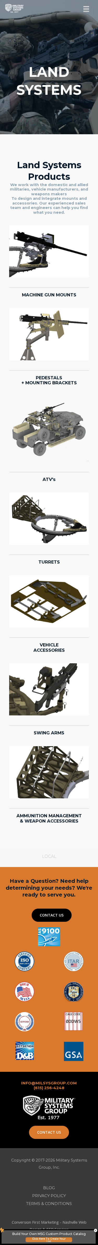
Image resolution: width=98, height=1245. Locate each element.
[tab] (49, 856)
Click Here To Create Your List (49, 1239)
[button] (52, 915)
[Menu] (86, 9)
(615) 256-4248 (49, 1087)
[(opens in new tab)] (73, 1050)
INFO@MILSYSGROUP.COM (49, 1083)
